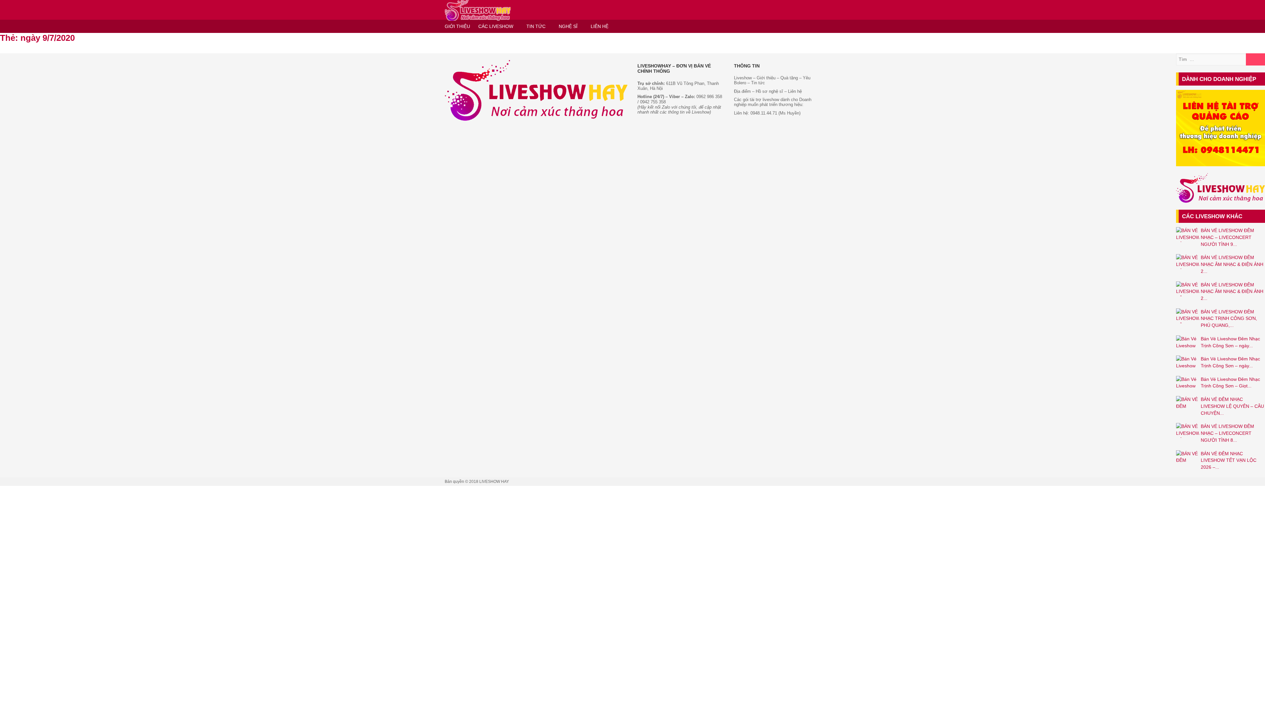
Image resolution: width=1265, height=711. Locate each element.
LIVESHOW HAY (494, 481)
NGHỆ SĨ (568, 26)
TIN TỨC (536, 26)
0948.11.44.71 (763, 113)
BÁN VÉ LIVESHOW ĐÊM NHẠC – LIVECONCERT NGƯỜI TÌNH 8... (1227, 433)
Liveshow (743, 77)
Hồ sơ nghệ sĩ (769, 91)
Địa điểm (742, 91)
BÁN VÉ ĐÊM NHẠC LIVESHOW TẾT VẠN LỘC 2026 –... (1228, 460)
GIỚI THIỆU (457, 26)
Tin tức (758, 82)
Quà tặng (789, 77)
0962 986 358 (709, 96)
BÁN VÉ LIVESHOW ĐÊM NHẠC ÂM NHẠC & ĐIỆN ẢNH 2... (1232, 264)
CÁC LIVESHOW (495, 26)
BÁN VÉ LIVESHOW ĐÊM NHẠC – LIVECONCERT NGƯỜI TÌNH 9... (1227, 237)
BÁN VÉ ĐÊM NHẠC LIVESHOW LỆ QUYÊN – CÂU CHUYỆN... (1232, 406)
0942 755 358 (653, 101)
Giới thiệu (765, 77)
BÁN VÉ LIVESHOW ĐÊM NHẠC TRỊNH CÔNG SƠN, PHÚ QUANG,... (1229, 318)
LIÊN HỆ (599, 26)
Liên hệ (795, 91)
